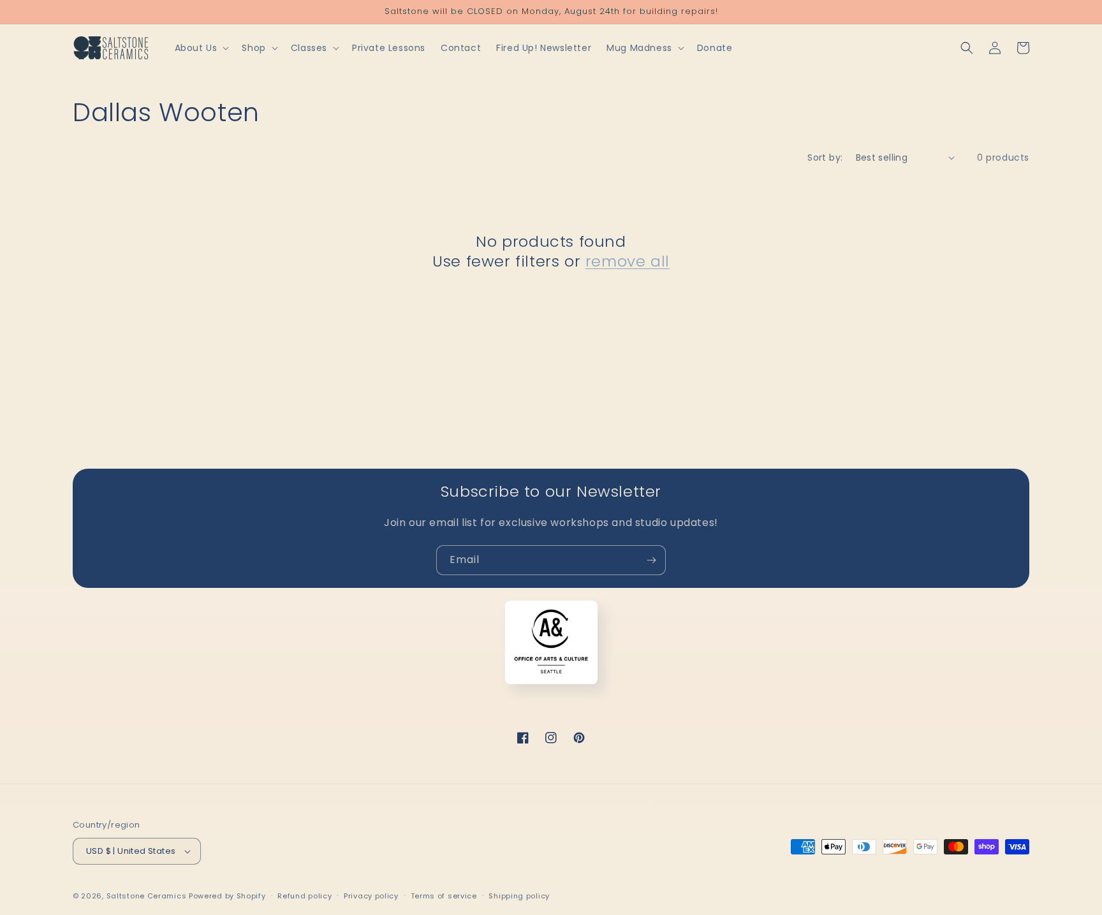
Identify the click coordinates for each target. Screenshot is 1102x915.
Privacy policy (371, 896)
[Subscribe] (651, 560)
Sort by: (824, 157)
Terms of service (444, 896)
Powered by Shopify (227, 896)
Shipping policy (519, 896)
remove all (627, 261)
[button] (201, 47)
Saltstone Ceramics (147, 896)
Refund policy (304, 896)
